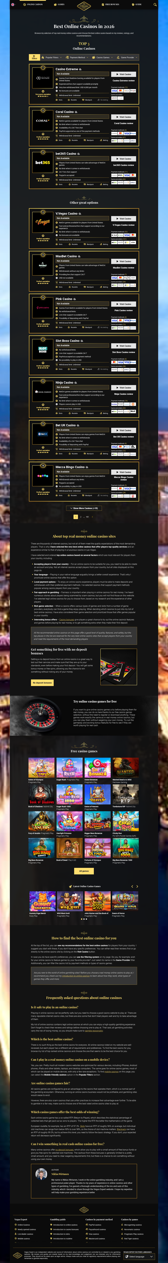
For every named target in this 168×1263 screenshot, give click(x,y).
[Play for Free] (41, 768)
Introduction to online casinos (65, 1225)
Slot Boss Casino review (123, 352)
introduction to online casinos (76, 975)
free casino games (123, 712)
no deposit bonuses (64, 1149)
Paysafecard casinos (97, 1229)
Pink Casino (64, 298)
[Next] (137, 887)
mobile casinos (111, 1071)
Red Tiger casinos (131, 1238)
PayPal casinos (95, 1225)
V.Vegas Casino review (124, 225)
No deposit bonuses (42, 682)
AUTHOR (55, 1170)
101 (87, 517)
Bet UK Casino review (123, 436)
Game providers (118, 137)
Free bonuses (112, 5)
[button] (139, 1256)
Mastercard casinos (97, 1238)
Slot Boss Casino (68, 340)
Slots (82, 1126)
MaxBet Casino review (123, 267)
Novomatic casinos (132, 1229)
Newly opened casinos (27, 1229)
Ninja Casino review (123, 394)
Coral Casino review (123, 123)
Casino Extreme (67, 69)
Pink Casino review (124, 310)
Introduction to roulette (62, 1238)
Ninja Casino (64, 382)
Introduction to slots (61, 1234)
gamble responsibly (94, 1030)
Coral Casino (65, 111)
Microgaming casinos (133, 1225)
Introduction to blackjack (63, 1243)
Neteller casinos (95, 1243)
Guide (138, 5)
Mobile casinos (24, 1238)
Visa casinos (94, 1234)
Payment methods (119, 87)
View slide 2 (84, 919)
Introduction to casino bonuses (66, 1229)
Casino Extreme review (124, 80)
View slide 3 (86, 919)
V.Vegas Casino (67, 213)
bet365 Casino (66, 153)
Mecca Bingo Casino (70, 467)
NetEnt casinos (130, 1243)
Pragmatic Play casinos (133, 1234)
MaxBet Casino (66, 256)
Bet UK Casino (66, 425)
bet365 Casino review (123, 165)
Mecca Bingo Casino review (123, 478)
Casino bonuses (66, 619)
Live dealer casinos (25, 1234)
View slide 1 (81, 919)
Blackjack (121, 1129)
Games (61, 5)
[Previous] (132, 887)
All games (84, 871)
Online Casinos (35, 5)
